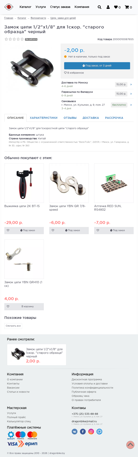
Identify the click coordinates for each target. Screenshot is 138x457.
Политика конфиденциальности (92, 388)
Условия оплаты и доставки (90, 384)
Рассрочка (114, 117)
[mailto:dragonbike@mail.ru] (99, 431)
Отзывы (70, 117)
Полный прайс (16, 417)
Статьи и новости (18, 392)
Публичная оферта (84, 392)
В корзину (28, 307)
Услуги (11, 413)
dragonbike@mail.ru (87, 422)
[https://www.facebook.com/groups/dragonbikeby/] (83, 431)
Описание (15, 117)
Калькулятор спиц (19, 421)
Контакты (13, 384)
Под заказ (28, 230)
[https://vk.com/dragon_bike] (74, 431)
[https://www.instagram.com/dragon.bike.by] (91, 431)
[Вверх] (130, 445)
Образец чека (80, 396)
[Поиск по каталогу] (99, 7)
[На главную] (11, 7)
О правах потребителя (86, 400)
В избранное (75, 73)
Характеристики (44, 117)
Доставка (91, 117)
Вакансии (13, 388)
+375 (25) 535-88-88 (87, 415)
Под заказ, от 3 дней (98, 66)
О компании (15, 380)
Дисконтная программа (87, 380)
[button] (25, 7)
